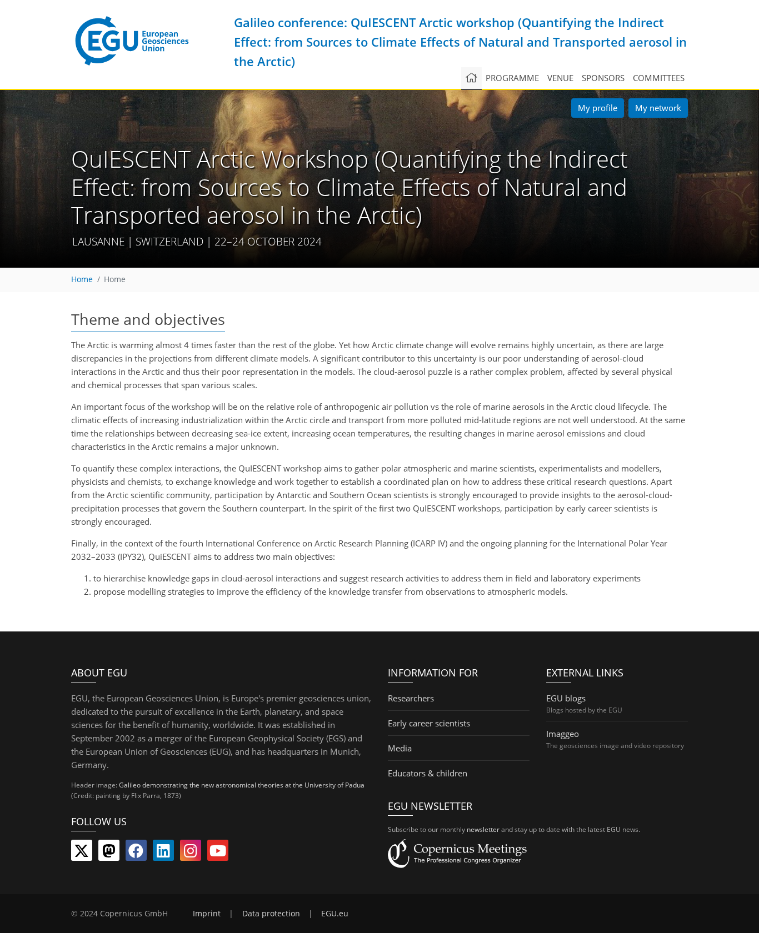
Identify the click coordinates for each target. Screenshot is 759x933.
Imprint (207, 914)
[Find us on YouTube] (217, 853)
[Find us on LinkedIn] (163, 853)
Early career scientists (429, 723)
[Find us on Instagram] (190, 853)
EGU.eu (334, 914)
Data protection (271, 914)
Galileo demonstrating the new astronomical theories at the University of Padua (241, 785)
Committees (659, 77)
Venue (560, 77)
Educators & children (427, 773)
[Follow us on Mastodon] (108, 853)
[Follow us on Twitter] (81, 853)
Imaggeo (562, 733)
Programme (512, 77)
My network (658, 107)
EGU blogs (566, 698)
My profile (597, 107)
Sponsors (603, 77)
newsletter (483, 829)
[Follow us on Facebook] (136, 853)
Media (400, 748)
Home (82, 279)
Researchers (411, 698)
